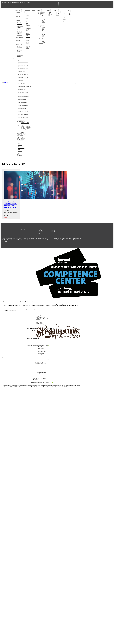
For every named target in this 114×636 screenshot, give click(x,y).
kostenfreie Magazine (57, 16)
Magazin (55, 10)
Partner (33, 10)
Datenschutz (53, 231)
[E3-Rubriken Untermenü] (21, 11)
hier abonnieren (57, 13)
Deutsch (43, 39)
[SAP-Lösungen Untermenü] (24, 12)
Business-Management (19, 30)
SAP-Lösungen (27, 10)
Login (70, 12)
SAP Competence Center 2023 (43, 24)
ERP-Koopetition (19, 46)
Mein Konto (70, 14)
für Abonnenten (57, 15)
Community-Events (42, 12)
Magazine (41, 229)
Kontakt (49, 13)
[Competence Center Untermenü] (40, 14)
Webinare (41, 231)
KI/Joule (28, 37)
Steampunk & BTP (41, 25)
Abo (39, 233)
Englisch (43, 40)
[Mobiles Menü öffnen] (13, 58)
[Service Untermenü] (50, 11)
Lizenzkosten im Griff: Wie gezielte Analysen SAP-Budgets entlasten (10, 204)
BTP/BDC (28, 42)
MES (28, 29)
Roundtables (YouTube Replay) (41, 43)
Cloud (28, 47)
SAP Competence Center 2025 (43, 19)
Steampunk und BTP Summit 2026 (43, 29)
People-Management (20, 38)
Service (48, 10)
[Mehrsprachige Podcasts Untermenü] (42, 38)
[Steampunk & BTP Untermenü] (40, 26)
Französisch (43, 42)
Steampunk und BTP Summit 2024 (43, 35)
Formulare (49, 12)
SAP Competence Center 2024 (43, 21)
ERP (27, 20)
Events (38, 10)
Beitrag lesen (5, 217)
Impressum (53, 230)
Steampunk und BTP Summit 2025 (43, 32)
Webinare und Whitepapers (41, 45)
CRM (28, 15)
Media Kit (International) (50, 16)
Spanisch (43, 41)
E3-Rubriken (18, 10)
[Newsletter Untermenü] (60, 12)
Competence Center (42, 13)
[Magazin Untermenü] (58, 11)
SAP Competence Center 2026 (43, 16)
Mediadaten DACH (50, 15)
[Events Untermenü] (41, 11)
